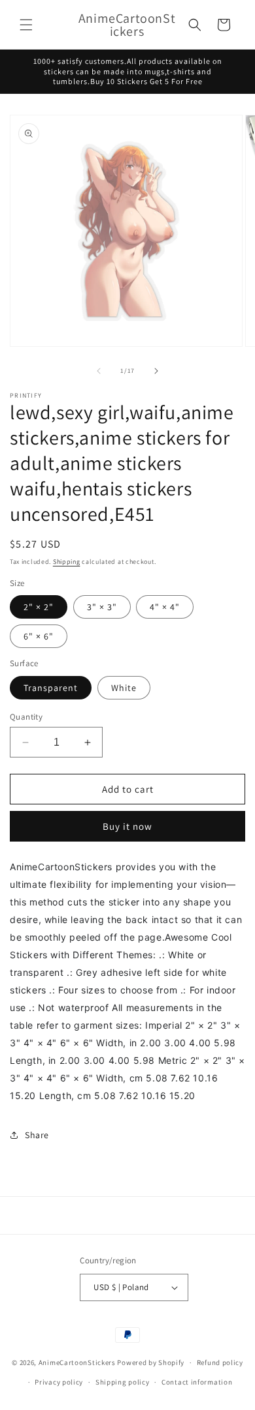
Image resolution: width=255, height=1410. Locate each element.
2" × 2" (39, 607)
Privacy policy (59, 1382)
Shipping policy (122, 1382)
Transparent (51, 688)
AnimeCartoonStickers (77, 1362)
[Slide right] (156, 371)
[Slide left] (98, 371)
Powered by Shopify (150, 1362)
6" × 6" (39, 636)
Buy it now (127, 826)
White (124, 688)
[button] (26, 24)
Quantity (26, 716)
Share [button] (37, 1135)
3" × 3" (102, 607)
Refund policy (220, 1362)
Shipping (66, 561)
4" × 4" (165, 607)
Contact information (197, 1382)
